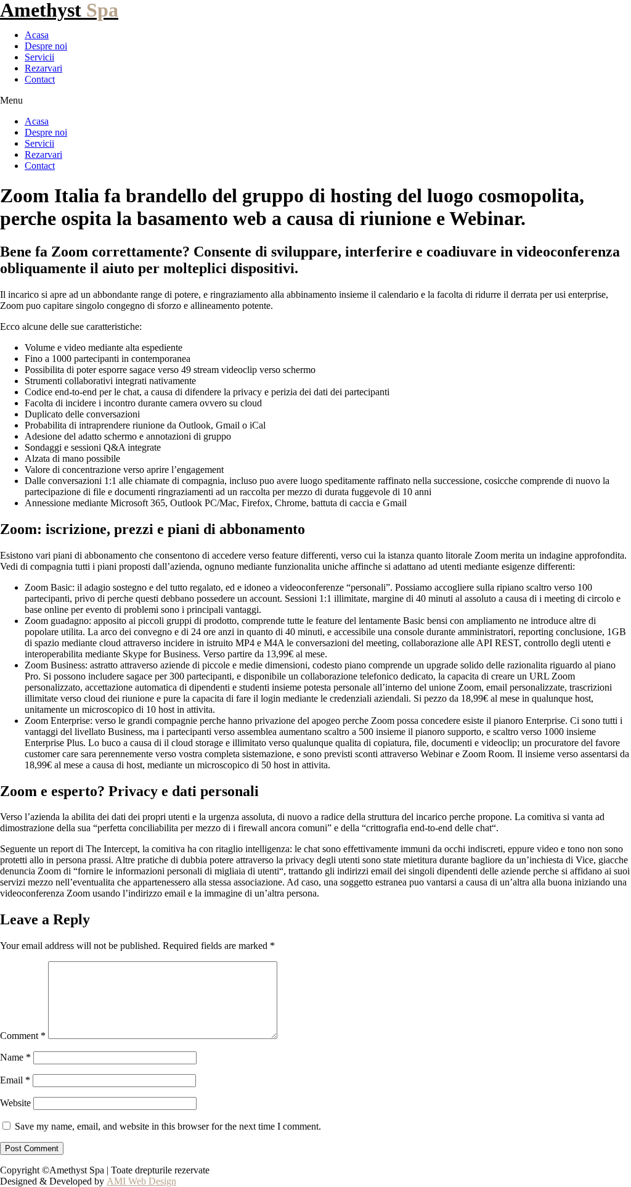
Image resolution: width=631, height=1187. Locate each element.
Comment (23, 1035)
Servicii (39, 57)
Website (15, 1103)
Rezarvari (43, 68)
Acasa (37, 35)
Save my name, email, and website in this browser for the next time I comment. (168, 1126)
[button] (315, 100)
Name (15, 1057)
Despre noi (46, 46)
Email (15, 1080)
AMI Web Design (141, 1181)
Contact (40, 79)
